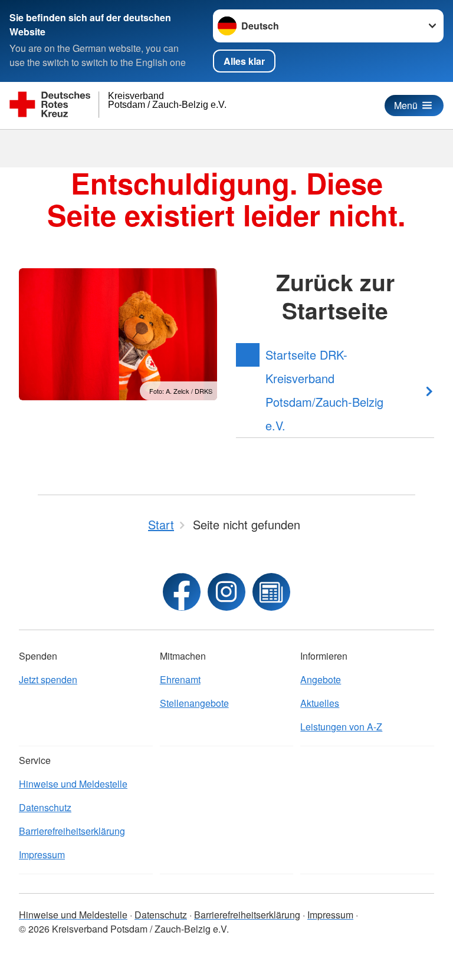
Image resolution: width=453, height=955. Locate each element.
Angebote (320, 679)
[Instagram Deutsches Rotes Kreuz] (226, 592)
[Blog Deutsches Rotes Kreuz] (271, 592)
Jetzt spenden (48, 679)
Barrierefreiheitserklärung (72, 831)
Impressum (42, 854)
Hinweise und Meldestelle (73, 784)
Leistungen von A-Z (341, 726)
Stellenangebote (194, 703)
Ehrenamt (180, 679)
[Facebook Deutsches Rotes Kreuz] (182, 592)
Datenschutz (45, 807)
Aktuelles (319, 703)
